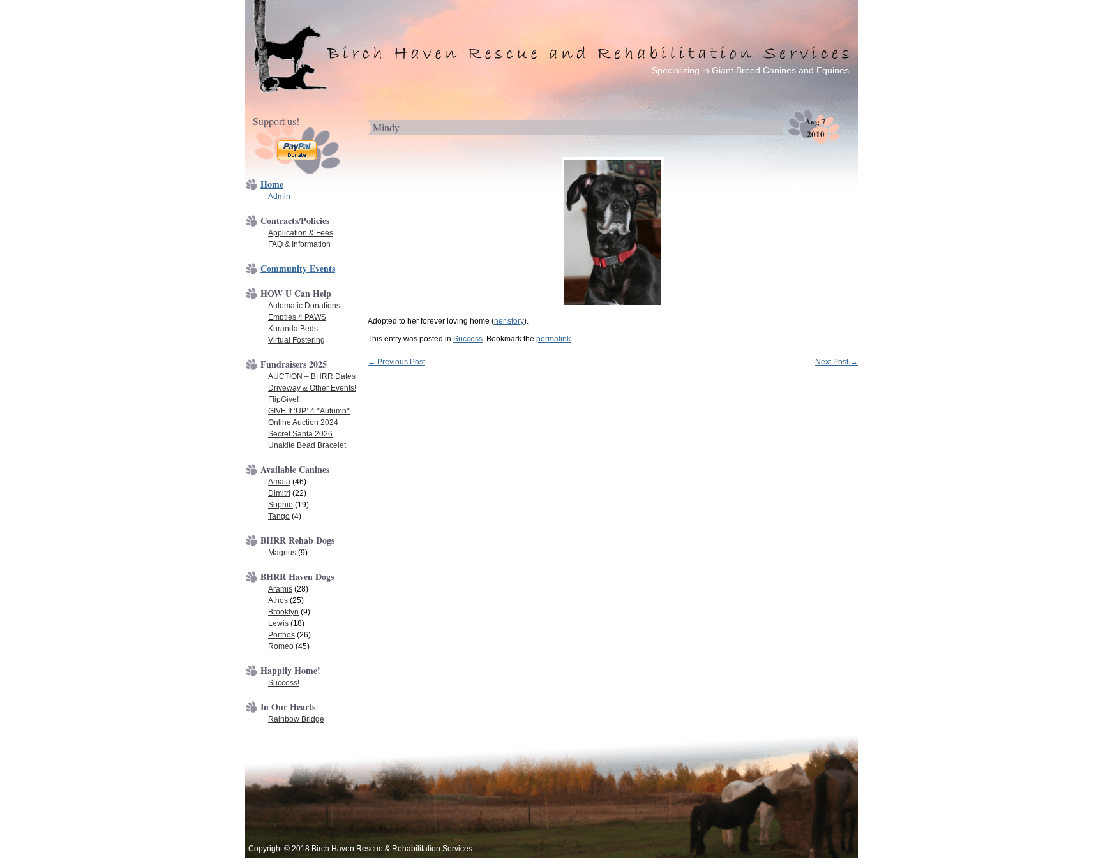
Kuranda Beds (293, 328)
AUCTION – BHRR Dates (312, 376)
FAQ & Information (299, 244)
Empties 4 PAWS (297, 317)
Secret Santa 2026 (300, 433)
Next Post (836, 361)
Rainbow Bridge (296, 719)
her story (509, 321)
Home (271, 184)
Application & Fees (300, 232)
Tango (279, 516)
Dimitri (279, 493)
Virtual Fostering (296, 340)
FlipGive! (283, 399)
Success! (283, 682)
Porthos (281, 634)
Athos (278, 600)
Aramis (280, 589)
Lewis (278, 623)
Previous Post (396, 361)
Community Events (297, 268)
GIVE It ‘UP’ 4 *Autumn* (309, 410)
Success (468, 338)
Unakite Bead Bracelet (307, 445)
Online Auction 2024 (303, 422)
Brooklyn (283, 611)
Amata (279, 481)
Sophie (280, 504)
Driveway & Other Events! (312, 388)
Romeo (281, 646)
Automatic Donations (304, 305)
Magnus (282, 552)
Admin (279, 196)
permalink (553, 338)
